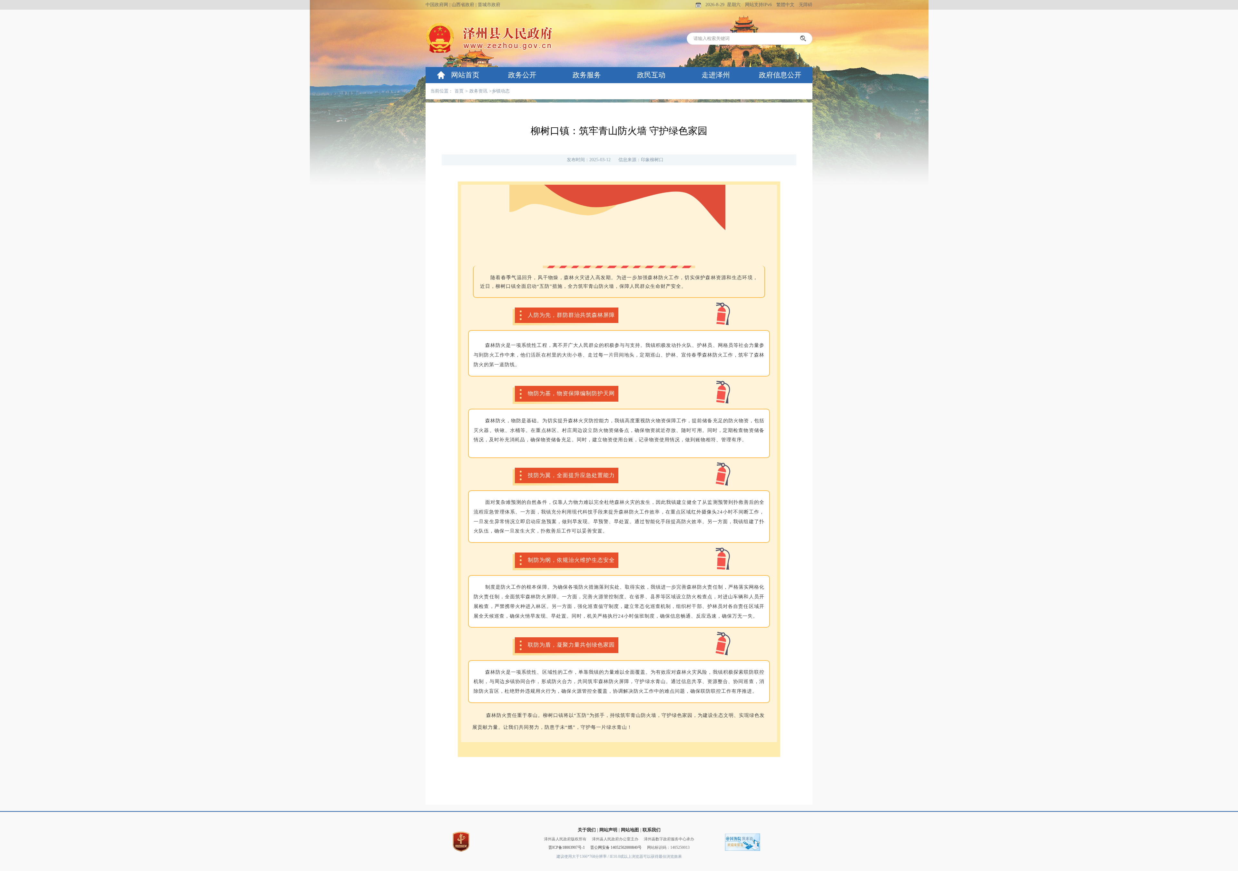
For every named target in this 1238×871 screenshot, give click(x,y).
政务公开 (522, 75)
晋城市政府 (489, 4)
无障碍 (805, 4)
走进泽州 (716, 75)
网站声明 (608, 829)
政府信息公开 (780, 75)
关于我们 (587, 829)
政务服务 (587, 75)
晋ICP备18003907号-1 (566, 847)
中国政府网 (437, 4)
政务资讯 (478, 91)
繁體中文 (785, 4)
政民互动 (651, 75)
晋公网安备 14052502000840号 (616, 847)
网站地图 (630, 829)
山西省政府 (463, 4)
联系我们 (652, 829)
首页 (459, 91)
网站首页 (465, 75)
